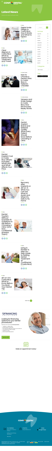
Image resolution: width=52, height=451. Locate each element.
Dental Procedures (34, 441)
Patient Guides (24, 72)
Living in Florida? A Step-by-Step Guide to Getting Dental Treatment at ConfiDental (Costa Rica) (26, 256)
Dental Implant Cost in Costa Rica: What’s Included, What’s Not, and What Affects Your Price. (7, 161)
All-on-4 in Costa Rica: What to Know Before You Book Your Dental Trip (7, 283)
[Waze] (40, 428)
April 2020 (38, 56)
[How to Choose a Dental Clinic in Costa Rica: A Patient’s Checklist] (10, 81)
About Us (28, 441)
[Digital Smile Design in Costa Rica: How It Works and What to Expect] (10, 33)
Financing (36, 442)
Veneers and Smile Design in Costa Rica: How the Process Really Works (26, 104)
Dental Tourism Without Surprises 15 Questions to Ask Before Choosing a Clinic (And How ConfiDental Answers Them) (7, 224)
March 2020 (39, 58)
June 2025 (38, 51)
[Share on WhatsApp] (26, 41)
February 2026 (39, 42)
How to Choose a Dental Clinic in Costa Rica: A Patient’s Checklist (26, 80)
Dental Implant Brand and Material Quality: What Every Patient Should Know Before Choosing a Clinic (26, 131)
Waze (42, 428)
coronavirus (39, 76)
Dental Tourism (46, 441)
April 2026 (38, 40)
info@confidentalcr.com (5, 441)
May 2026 (38, 38)
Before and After (40, 441)
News (23, 25)
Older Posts (27, 300)
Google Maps (42, 429)
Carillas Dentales (25, 97)
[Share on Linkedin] (24, 41)
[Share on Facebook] (22, 41)
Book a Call (31, 442)
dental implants (45, 76)
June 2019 (38, 60)
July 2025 (38, 49)
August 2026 (39, 33)
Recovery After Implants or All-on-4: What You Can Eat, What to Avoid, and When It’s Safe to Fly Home (26, 191)
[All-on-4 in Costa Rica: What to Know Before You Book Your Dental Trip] (23, 284)
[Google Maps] (37, 430)
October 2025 (39, 47)
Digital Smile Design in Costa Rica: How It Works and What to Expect (26, 32)
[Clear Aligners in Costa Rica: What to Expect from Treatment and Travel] (23, 57)
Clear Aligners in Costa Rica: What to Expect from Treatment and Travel (7, 55)
